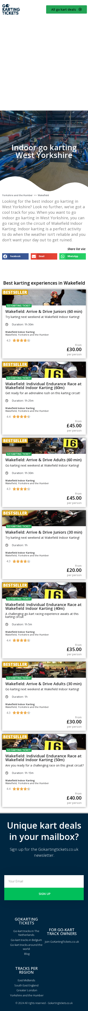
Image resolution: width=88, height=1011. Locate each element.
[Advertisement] (44, 62)
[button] (15, 256)
